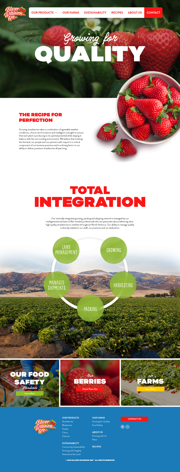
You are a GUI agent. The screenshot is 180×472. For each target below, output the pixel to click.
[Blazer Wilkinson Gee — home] (13, 13)
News (94, 439)
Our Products (42, 12)
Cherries (66, 436)
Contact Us (134, 419)
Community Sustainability (73, 446)
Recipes (117, 12)
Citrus (65, 432)
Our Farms (70, 12)
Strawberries (67, 421)
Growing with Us (99, 435)
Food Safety (97, 425)
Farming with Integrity (71, 450)
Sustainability (95, 12)
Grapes (65, 428)
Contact (153, 12)
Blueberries (67, 425)
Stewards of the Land (71, 454)
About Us (135, 12)
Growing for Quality (101, 421)
